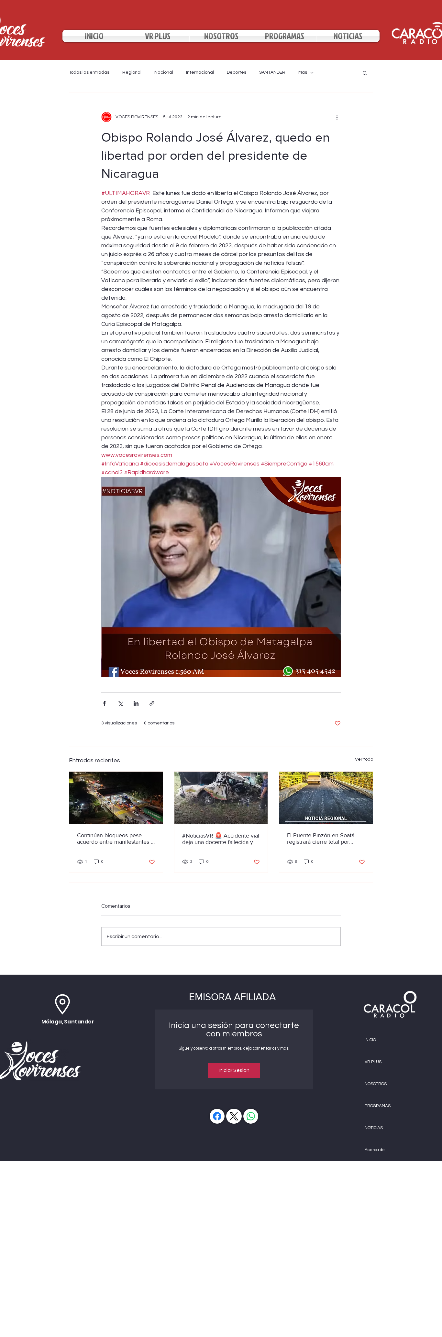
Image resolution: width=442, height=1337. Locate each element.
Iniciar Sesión (234, 1070)
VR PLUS (373, 1062)
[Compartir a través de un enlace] (152, 703)
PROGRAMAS (378, 1106)
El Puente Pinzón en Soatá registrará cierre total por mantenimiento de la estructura (320, 838)
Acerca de (375, 1150)
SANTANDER (272, 72)
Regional (131, 72)
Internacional (200, 72)
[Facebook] (217, 1116)
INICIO (370, 1040)
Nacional (163, 72)
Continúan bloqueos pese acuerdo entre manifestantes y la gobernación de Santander (115, 838)
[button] (365, 72)
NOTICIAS (374, 1128)
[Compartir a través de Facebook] (104, 703)
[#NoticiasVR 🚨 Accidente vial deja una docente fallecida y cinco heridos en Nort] (221, 798)
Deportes (236, 72)
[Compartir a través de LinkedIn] (136, 703)
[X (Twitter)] (234, 1116)
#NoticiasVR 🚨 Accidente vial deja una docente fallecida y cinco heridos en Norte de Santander (220, 838)
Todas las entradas (89, 72)
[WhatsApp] (250, 1116)
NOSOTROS (376, 1084)
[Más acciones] (337, 117)
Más (302, 72)
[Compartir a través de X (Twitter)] (120, 703)
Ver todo (364, 759)
